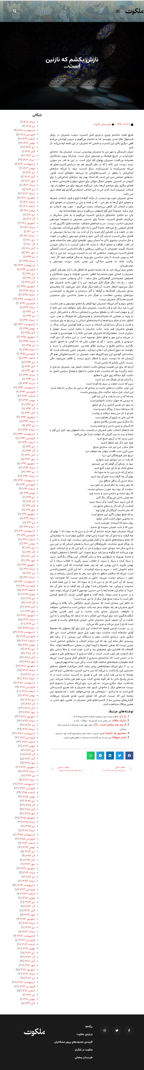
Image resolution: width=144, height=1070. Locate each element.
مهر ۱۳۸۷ (29, 712)
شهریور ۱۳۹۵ (28, 337)
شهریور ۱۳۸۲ (28, 970)
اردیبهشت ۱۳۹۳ (26, 434)
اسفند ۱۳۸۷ (28, 691)
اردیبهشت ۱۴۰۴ (26, 164)
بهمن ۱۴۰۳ (29, 168)
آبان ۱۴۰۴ (30, 151)
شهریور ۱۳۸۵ (27, 818)
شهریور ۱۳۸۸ (27, 666)
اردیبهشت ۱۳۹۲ (26, 480)
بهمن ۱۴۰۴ (29, 143)
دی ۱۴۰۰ (30, 240)
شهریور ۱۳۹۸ (28, 286)
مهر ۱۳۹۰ (30, 560)
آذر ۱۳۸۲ (30, 957)
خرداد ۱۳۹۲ (29, 476)
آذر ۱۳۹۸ (30, 278)
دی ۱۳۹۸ (30, 274)
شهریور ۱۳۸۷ (27, 717)
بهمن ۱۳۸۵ (28, 797)
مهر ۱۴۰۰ (30, 253)
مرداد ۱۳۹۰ (29, 569)
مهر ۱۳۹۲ (30, 459)
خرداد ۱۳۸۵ (28, 830)
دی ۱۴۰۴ (30, 147)
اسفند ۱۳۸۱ (28, 991)
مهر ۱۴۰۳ (30, 181)
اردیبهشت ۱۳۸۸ (26, 683)
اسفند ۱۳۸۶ (28, 742)
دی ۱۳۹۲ (30, 447)
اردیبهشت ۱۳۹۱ (26, 531)
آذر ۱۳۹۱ (31, 501)
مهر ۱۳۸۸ (29, 662)
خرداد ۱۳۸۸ (28, 679)
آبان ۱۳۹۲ (30, 455)
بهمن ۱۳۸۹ (29, 594)
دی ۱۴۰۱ (31, 215)
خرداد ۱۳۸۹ (29, 628)
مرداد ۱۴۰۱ (29, 227)
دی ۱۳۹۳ (30, 404)
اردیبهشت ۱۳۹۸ (26, 299)
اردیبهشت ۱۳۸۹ (26, 632)
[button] (117, 11)
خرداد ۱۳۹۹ (29, 261)
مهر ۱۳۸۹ (30, 611)
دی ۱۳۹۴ (30, 362)
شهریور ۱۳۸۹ (28, 615)
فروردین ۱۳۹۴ (27, 392)
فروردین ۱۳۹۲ (27, 485)
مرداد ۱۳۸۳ (28, 923)
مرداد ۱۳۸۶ (29, 771)
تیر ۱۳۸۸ (30, 674)
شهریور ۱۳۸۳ (27, 919)
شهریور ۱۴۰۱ (28, 223)
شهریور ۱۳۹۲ (28, 463)
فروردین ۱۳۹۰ (27, 586)
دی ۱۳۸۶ (30, 750)
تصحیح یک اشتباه (115, 733)
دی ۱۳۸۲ (30, 953)
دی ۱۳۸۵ (30, 801)
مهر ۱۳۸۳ (29, 915)
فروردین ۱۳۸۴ (27, 889)
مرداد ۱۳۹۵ (29, 341)
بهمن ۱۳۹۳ (29, 400)
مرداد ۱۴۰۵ (29, 122)
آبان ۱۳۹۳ (30, 413)
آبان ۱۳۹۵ (30, 333)
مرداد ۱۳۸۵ (29, 822)
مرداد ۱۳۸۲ (29, 974)
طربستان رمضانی (84, 1057)
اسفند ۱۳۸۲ (28, 944)
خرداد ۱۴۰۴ (29, 160)
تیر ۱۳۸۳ (30, 927)
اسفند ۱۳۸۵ (28, 792)
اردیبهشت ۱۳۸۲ (26, 982)
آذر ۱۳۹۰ (30, 552)
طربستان (106, 124)
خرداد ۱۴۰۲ (29, 202)
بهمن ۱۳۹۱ (29, 493)
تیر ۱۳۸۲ (30, 978)
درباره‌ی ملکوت (85, 1034)
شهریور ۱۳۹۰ (28, 565)
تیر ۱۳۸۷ (30, 725)
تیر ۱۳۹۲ (30, 472)
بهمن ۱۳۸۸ (28, 645)
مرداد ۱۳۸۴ (29, 873)
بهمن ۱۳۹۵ (29, 329)
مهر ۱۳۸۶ (30, 763)
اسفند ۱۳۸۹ (28, 590)
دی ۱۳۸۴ (30, 851)
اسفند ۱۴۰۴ (28, 139)
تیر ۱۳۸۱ (30, 995)
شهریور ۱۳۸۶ (28, 767)
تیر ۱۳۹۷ (30, 312)
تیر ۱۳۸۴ (30, 877)
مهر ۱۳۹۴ (30, 371)
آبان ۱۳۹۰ (30, 556)
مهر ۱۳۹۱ (30, 510)
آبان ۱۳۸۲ (30, 961)
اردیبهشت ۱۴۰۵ (26, 130)
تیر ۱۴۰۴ (30, 156)
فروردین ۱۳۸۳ (27, 940)
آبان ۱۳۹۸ (30, 282)
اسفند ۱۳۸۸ (28, 641)
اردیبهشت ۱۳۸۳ (26, 936)
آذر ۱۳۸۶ (30, 754)
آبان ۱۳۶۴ (30, 1003)
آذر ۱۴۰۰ (31, 244)
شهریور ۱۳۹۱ (28, 514)
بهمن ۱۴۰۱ (29, 210)
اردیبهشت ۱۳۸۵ (26, 835)
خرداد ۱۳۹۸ (29, 295)
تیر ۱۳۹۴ (30, 379)
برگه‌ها (89, 1027)
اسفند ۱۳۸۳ (28, 894)
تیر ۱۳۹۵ (30, 345)
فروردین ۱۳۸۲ (27, 986)
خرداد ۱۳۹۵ (29, 350)
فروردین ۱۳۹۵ (27, 354)
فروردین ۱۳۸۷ (27, 738)
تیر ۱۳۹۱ (31, 523)
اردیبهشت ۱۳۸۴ (26, 885)
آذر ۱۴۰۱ (31, 219)
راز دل (122, 716)
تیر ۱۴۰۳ (30, 189)
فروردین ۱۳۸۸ (27, 687)
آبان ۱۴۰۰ (30, 248)
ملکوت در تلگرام (84, 1050)
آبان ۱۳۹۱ (30, 506)
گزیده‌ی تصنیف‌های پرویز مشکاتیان (73, 1042)
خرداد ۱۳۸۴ (28, 881)
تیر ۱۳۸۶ (30, 776)
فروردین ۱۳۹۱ (28, 535)
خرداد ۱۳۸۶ (28, 780)
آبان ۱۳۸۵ (29, 809)
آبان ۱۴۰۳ (30, 177)
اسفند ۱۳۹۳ (28, 396)
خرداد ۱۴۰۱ (29, 236)
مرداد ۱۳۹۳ (29, 421)
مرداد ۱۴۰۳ (29, 185)
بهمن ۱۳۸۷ (28, 695)
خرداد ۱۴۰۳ (29, 194)
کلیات (96, 124)
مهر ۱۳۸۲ (30, 965)
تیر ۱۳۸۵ (30, 826)
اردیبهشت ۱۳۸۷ (26, 733)
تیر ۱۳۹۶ (30, 316)
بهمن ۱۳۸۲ (29, 948)
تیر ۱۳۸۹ (30, 624)
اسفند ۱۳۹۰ (28, 539)
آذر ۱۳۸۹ (30, 603)
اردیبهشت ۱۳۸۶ (26, 784)
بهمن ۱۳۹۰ (29, 544)
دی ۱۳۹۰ (30, 548)
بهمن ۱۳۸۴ (28, 847)
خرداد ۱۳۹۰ (29, 577)
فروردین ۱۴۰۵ (27, 134)
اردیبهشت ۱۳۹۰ (26, 582)
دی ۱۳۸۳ (30, 902)
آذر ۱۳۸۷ (30, 704)
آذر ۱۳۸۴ (30, 856)
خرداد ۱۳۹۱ (29, 527)
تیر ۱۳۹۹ (30, 257)
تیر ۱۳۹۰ (30, 573)
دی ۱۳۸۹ (30, 598)
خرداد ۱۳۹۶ (29, 320)
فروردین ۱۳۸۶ (27, 788)
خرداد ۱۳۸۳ (28, 932)
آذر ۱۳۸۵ (30, 805)
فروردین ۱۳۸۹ (27, 636)
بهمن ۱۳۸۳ (28, 898)
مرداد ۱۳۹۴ (29, 375)
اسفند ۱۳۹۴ (28, 358)
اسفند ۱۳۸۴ (28, 843)
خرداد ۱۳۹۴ (29, 383)
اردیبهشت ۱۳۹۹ (26, 265)
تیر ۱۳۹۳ (30, 426)
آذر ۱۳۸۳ (30, 906)
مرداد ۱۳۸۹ (29, 620)
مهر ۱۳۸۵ (29, 814)
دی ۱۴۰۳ (30, 172)
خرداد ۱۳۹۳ (28, 430)
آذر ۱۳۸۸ (30, 653)
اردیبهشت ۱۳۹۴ (26, 388)
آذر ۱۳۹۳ (30, 409)
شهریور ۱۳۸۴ (27, 868)
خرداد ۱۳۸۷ (28, 729)
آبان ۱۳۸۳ (29, 911)
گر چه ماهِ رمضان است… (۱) (110, 725)
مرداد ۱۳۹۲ (29, 468)
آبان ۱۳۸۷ (29, 708)
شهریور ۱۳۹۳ (28, 417)
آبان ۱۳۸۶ (30, 759)
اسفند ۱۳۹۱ (29, 489)
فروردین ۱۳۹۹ (27, 269)
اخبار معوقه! (119, 737)
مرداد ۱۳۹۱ (29, 518)
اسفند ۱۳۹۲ (28, 442)
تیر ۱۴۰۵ (30, 126)
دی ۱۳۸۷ (30, 700)
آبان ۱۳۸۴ (29, 860)
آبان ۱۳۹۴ (30, 366)
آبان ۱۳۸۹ (30, 607)
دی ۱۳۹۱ (30, 497)
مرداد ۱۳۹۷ (29, 307)
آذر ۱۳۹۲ (30, 451)
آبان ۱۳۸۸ (29, 657)
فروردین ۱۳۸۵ (27, 839)
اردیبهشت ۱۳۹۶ (26, 324)
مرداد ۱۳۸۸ (29, 670)
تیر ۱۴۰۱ (31, 231)
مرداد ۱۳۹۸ (29, 291)
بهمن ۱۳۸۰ (29, 999)
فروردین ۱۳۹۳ (27, 438)
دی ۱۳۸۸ (30, 649)
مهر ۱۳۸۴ (29, 864)
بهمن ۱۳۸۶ (29, 746)
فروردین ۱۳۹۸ (27, 303)
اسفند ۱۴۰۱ (29, 206)
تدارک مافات (119, 721)
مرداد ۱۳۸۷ (29, 721)
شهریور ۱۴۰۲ (28, 198)
